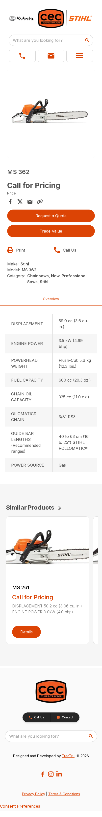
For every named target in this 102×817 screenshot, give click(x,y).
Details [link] (26, 631)
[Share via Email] (30, 202)
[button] (22, 56)
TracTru (68, 756)
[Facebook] (43, 774)
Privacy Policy (33, 794)
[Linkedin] (59, 774)
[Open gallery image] (51, 114)
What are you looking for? (38, 40)
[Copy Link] (40, 202)
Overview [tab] (51, 299)
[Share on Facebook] (10, 202)
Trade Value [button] (51, 231)
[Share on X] (20, 202)
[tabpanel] (51, 114)
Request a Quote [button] (51, 215)
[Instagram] (51, 774)
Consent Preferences (20, 806)
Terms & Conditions (64, 794)
